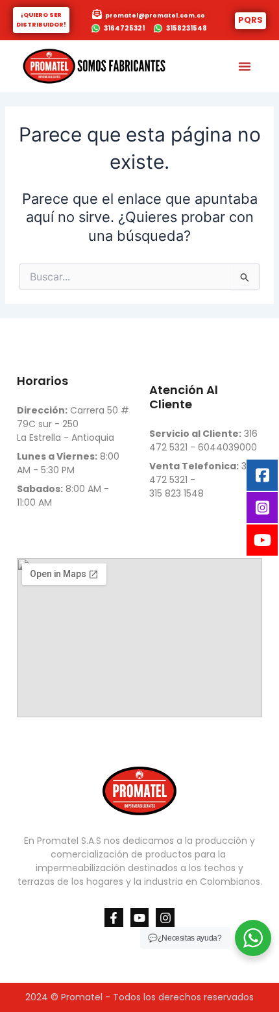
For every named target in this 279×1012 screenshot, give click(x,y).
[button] (244, 66)
